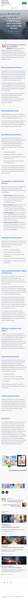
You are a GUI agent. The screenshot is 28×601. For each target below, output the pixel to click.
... (14, 531)
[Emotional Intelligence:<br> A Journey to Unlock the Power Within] (14, 560)
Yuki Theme (13, 596)
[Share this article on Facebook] (3, 492)
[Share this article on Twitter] (6, 492)
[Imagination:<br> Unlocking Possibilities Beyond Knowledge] (14, 540)
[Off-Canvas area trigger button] (25, 8)
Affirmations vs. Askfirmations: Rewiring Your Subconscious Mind (10, 525)
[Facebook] (12, 8)
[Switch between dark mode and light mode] (24, 8)
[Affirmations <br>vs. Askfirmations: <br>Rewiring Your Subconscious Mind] (14, 518)
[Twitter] (14, 8)
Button (24, 3)
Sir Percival (11, 31)
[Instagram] (15, 8)
